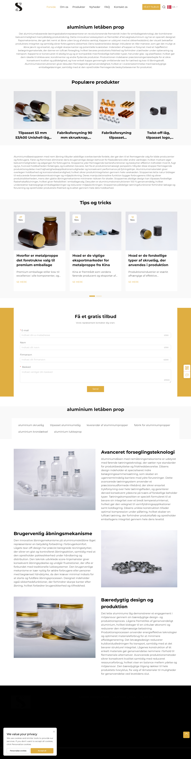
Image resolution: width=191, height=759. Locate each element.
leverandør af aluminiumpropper (107, 425)
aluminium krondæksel (33, 431)
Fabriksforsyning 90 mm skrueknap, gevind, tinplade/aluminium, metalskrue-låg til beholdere (74, 135)
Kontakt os (121, 7)
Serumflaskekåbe (84, 717)
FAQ (107, 7)
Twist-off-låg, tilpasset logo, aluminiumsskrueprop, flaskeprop (158, 135)
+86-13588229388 (150, 724)
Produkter (78, 7)
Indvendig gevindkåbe (86, 708)
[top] (186, 735)
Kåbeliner (80, 726)
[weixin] (187, 368)
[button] (92, 296)
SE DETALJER (32, 110)
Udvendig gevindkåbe (86, 712)
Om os (64, 7)
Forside (51, 7)
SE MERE (21, 282)
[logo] (19, 6)
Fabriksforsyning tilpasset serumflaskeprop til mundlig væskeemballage (116, 135)
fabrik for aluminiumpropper (152, 425)
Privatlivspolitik (150, 753)
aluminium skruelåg (31, 425)
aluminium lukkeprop (68, 431)
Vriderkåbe (80, 721)
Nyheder (94, 7)
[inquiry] (187, 374)
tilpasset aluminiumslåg (65, 425)
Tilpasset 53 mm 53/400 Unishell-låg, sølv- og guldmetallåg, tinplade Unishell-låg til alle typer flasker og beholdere (32, 135)
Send (95, 389)
